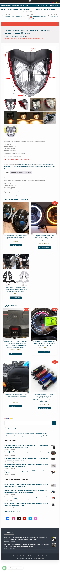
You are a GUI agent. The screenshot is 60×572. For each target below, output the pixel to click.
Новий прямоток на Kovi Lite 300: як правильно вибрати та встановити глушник (26, 433)
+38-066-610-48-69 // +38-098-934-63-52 (15, 16)
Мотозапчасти (14, 36)
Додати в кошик (45, 247)
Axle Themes (41, 558)
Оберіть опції (16, 245)
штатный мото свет (21, 168)
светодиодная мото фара (47, 166)
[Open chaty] (4, 568)
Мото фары (23, 36)
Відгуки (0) (28, 172)
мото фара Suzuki (15, 166)
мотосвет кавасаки (36, 166)
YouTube (30, 556)
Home (6, 36)
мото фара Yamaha (25, 166)
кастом (42, 164)
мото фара (47, 164)
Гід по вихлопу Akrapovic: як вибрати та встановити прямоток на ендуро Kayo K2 (26, 436)
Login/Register (55, 5)
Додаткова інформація (16, 172)
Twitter (25, 556)
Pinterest (44, 556)
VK (20, 556)
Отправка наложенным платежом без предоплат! (14, 5)
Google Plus (37, 556)
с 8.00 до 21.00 (54, 16)
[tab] (7, 172)
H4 (39, 164)
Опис (7, 172)
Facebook (15, 556)
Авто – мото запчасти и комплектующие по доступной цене (28, 9)
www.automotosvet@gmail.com (38, 16)
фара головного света (10, 168)
